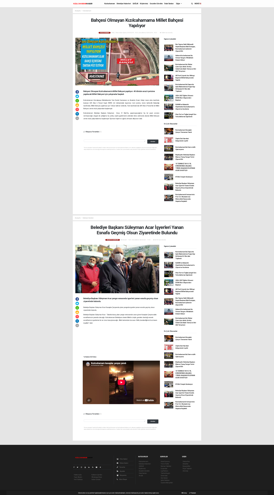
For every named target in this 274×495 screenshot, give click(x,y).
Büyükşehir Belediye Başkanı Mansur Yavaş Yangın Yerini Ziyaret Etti (185, 157)
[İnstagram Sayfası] (82, 467)
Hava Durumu (165, 461)
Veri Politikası (78, 479)
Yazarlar (122, 467)
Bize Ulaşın (123, 479)
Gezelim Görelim (156, 4)
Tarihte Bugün (165, 473)
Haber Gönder (96, 479)
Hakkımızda (78, 475)
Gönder (152, 141)
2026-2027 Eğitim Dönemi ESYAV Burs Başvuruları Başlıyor (184, 98)
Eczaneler (164, 468)
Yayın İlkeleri (78, 477)
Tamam (193, 493)
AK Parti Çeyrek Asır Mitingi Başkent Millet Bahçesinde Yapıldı (185, 78)
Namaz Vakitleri (166, 466)
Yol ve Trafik (165, 464)
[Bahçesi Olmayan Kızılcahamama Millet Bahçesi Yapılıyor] (117, 62)
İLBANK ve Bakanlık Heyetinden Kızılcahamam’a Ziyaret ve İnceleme (185, 107)
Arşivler (122, 471)
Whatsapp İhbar (97, 477)
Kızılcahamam (109, 4)
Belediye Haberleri (124, 4)
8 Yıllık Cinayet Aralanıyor (184, 177)
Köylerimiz (144, 4)
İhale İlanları (168, 4)
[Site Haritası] (97, 467)
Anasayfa (78, 11)
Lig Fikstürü (164, 471)
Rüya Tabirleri (187, 468)
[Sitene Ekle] (101, 467)
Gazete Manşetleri (167, 483)
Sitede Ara (186, 461)
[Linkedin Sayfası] (89, 467)
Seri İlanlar (164, 478)
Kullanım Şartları (97, 475)
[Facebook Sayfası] (75, 467)
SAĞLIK (135, 4)
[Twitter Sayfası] (78, 467)
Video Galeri (123, 463)
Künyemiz (123, 475)
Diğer (178, 4)
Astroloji (185, 471)
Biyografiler (186, 466)
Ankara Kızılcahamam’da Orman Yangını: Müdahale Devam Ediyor (184, 58)
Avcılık (141, 475)
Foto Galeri (123, 459)
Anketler (185, 464)
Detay (185, 493)
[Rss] (93, 467)
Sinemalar (164, 475)
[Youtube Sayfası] (86, 467)
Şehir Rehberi (165, 480)
